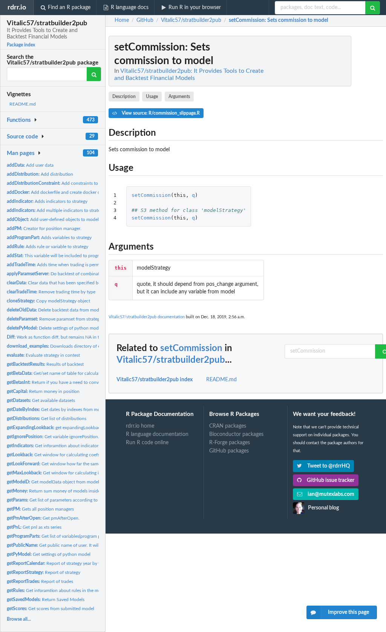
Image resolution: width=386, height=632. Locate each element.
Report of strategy (43, 572)
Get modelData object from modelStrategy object (68, 482)
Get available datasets (41, 400)
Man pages (21, 153)
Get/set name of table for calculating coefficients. (69, 373)
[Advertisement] (326, 149)
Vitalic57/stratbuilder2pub (170, 360)
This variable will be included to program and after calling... (74, 255)
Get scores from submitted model (50, 608)
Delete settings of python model (54, 328)
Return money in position (43, 391)
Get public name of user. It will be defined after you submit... (83, 545)
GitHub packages (229, 451)
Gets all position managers (40, 509)
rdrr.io (17, 7)
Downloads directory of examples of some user (75, 346)
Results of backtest (45, 364)
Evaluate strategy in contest (43, 355)
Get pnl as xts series (34, 527)
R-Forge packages (229, 442)
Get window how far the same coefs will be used (72, 464)
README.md (22, 104)
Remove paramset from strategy (54, 319)
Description (124, 96)
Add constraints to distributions (65, 183)
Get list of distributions (46, 418)
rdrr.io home (140, 426)
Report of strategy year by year (57, 563)
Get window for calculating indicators (62, 473)
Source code (22, 137)
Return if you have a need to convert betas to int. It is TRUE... (80, 382)
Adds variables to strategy (49, 237)
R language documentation (157, 434)
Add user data (30, 165)
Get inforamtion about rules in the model (57, 590)
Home (122, 20)
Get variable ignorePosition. (53, 436)
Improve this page (348, 612)
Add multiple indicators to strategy (56, 210)
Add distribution (40, 174)
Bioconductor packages (236, 434)
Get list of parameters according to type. (58, 500)
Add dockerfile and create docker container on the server (75, 192)
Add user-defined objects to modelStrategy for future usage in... (81, 219)
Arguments (179, 96)
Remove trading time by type (51, 292)
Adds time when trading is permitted (58, 264)
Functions (19, 120)
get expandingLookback (55, 427)
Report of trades (40, 581)
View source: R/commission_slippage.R (160, 113)
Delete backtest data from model (55, 310)
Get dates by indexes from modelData (61, 409)
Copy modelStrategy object (48, 301)
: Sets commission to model (278, 20)
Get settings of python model (48, 554)
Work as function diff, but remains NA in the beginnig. (65, 337)
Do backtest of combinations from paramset (72, 274)
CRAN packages (227, 426)
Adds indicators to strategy (47, 201)
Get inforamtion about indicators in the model (66, 445)
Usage (152, 96)
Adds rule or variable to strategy (47, 246)
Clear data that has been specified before (58, 283)
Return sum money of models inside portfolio (63, 491)
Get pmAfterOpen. (43, 518)
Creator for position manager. (44, 228)
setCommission (151, 195)
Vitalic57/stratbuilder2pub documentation (147, 317)
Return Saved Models (45, 599)
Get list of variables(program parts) (58, 536)
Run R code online (147, 442)
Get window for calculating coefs (53, 455)
